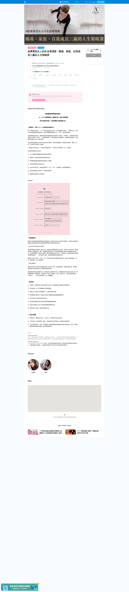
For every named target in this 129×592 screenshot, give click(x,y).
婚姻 (65, 75)
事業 (71, 75)
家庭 (60, 75)
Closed (93, 55)
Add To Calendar (59, 63)
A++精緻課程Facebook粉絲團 (40, 71)
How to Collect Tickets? (38, 100)
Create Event (101, 2)
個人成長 (54, 75)
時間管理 (41, 75)
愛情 (34, 75)
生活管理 (77, 75)
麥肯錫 (47, 75)
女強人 (35, 78)
